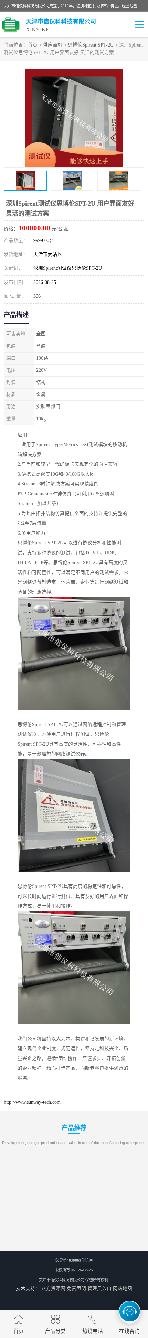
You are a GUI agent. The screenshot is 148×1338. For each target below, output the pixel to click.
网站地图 (122, 1288)
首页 (33, 45)
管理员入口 (99, 1288)
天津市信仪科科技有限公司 (61, 1280)
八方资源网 (53, 1288)
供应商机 (52, 45)
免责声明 (76, 1288)
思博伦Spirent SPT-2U (91, 45)
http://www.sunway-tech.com (32, 1102)
